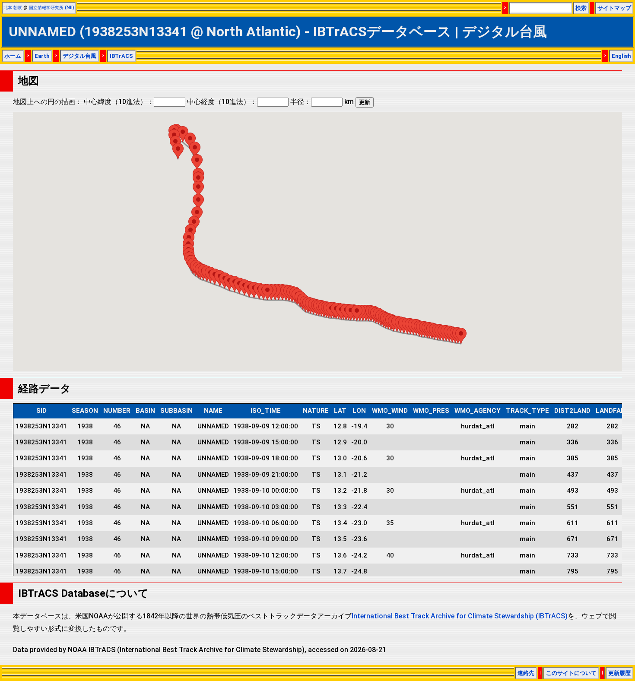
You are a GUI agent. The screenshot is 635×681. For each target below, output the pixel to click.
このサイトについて (571, 673)
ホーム (12, 56)
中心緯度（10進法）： (119, 102)
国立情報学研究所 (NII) (51, 7)
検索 (581, 8)
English (621, 56)
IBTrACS (121, 56)
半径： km (322, 102)
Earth (42, 56)
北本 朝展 (12, 7)
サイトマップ (614, 8)
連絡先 (526, 673)
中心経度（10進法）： (222, 102)
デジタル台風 (79, 56)
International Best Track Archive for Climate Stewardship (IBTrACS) (460, 616)
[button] (461, 336)
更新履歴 (619, 673)
